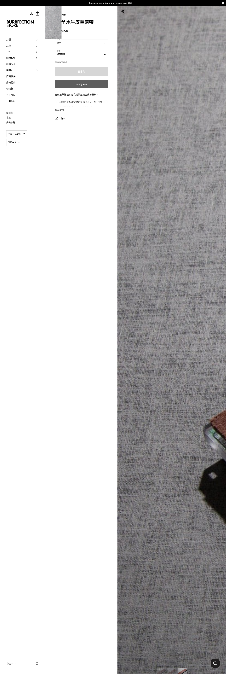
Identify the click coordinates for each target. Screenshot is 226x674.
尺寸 (58, 40)
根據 (58, 51)
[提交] (37, 663)
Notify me (81, 84)
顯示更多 (59, 110)
